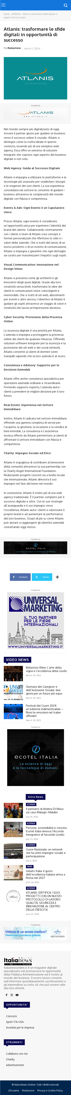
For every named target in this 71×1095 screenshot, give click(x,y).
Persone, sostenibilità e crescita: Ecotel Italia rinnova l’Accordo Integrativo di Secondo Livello (46, 831)
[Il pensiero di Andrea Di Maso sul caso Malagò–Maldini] (13, 810)
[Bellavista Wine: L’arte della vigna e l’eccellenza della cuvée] (13, 673)
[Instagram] (11, 995)
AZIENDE (16, 14)
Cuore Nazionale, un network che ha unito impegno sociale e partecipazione (46, 853)
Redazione (14, 47)
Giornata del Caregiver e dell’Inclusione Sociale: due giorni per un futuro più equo (44, 690)
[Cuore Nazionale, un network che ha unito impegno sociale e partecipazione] (13, 851)
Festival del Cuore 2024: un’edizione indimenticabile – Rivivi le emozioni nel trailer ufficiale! (44, 711)
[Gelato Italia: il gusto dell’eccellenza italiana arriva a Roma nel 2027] (13, 872)
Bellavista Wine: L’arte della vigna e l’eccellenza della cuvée (46, 669)
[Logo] (35, 961)
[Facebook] (6, 995)
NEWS (29, 866)
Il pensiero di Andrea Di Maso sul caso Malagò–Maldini (45, 810)
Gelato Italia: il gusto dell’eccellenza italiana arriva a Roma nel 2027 (45, 874)
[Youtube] (17, 995)
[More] (57, 577)
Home (6, 14)
